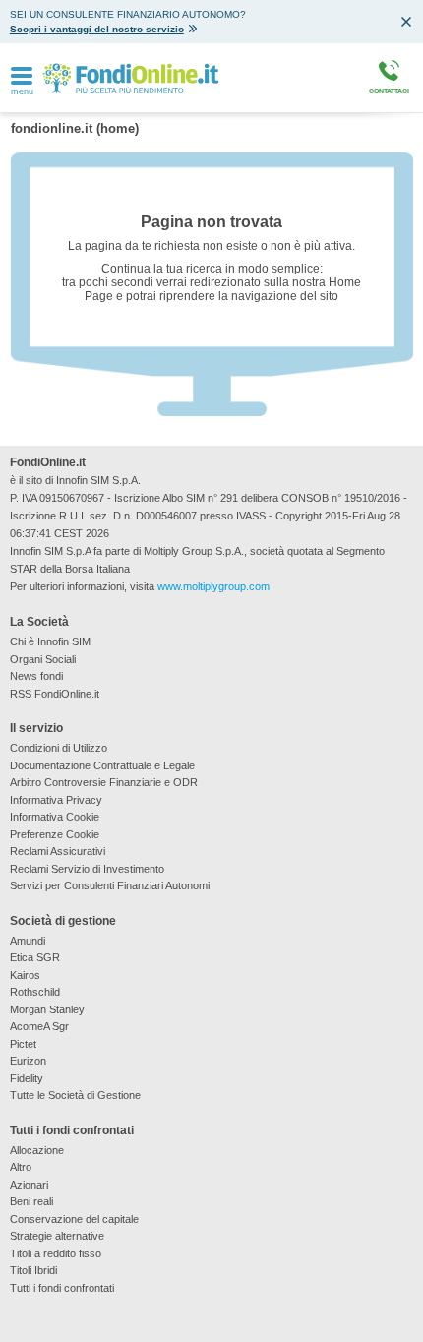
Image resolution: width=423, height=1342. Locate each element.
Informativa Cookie (54, 817)
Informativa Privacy (56, 800)
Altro (20, 1167)
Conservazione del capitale (74, 1219)
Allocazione (37, 1150)
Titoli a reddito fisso (55, 1253)
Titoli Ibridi (33, 1270)
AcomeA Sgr (39, 1026)
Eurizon (28, 1061)
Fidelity (26, 1078)
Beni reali (31, 1201)
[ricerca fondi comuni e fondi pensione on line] (130, 77)
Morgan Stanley (47, 1009)
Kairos (25, 975)
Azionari (29, 1184)
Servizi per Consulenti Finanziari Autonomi (110, 885)
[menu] (21, 77)
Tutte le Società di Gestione (75, 1095)
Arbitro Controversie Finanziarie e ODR (104, 782)
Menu (22, 92)
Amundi (27, 940)
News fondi (36, 676)
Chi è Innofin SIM (50, 641)
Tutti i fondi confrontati (62, 1288)
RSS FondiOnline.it (54, 694)
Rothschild (35, 992)
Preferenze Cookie (54, 834)
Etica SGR (35, 957)
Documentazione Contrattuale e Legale (102, 765)
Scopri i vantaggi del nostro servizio (97, 29)
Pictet (23, 1044)
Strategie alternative (57, 1236)
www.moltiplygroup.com (213, 586)
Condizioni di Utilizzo (58, 748)
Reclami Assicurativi (57, 851)
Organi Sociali (43, 659)
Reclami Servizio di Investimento (87, 869)
